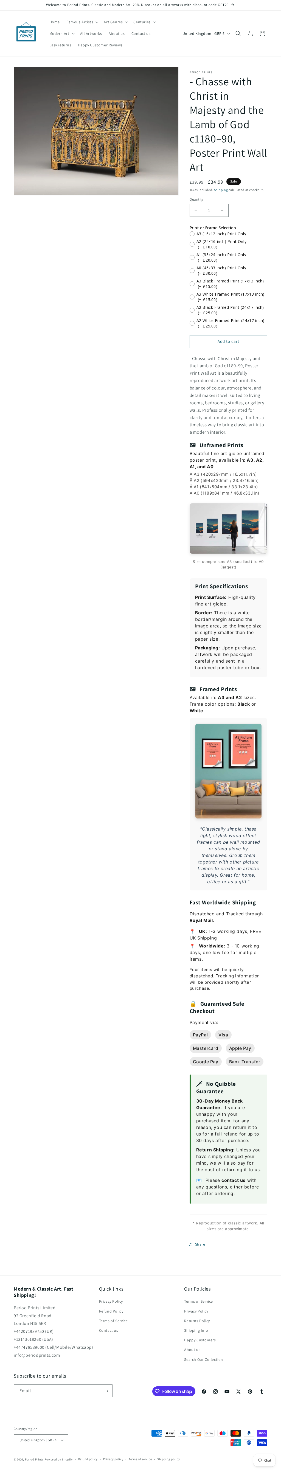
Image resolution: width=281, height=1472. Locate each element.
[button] (81, 22)
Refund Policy (111, 1311)
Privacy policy (113, 1459)
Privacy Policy (111, 1301)
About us (192, 1349)
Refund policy (88, 1459)
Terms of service (140, 1459)
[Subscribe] (106, 1390)
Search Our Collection (203, 1359)
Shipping (221, 190)
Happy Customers (200, 1340)
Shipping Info (196, 1330)
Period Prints (34, 1459)
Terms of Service (113, 1320)
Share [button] (200, 1244)
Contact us (108, 1330)
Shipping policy (168, 1459)
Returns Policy (197, 1320)
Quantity (196, 199)
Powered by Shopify (58, 1459)
